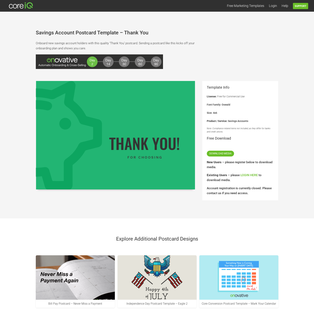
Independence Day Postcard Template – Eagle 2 (157, 303)
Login (273, 6)
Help (285, 6)
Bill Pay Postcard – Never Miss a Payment (75, 303)
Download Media (220, 153)
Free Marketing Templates (245, 6)
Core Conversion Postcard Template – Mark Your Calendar (239, 303)
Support (300, 6)
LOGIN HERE (249, 175)
